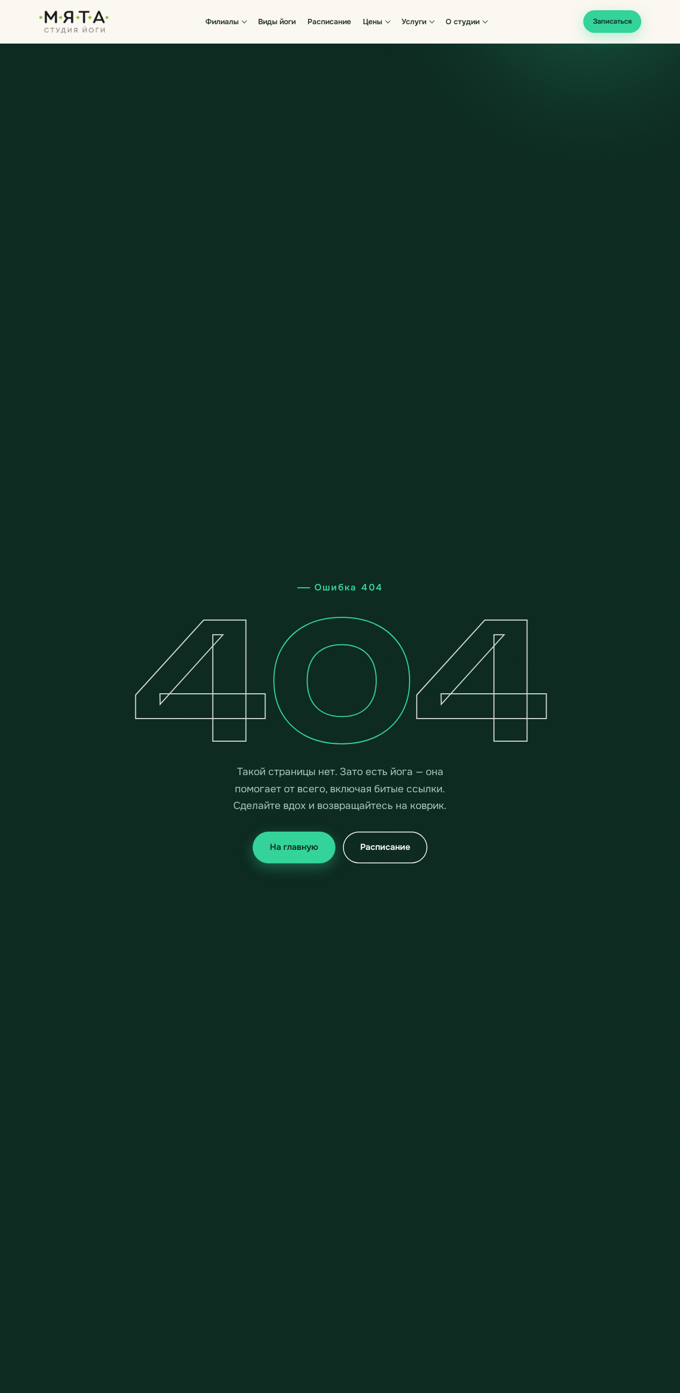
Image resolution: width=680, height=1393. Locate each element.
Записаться (612, 21)
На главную (294, 847)
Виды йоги (277, 21)
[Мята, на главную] (74, 21)
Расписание (329, 21)
